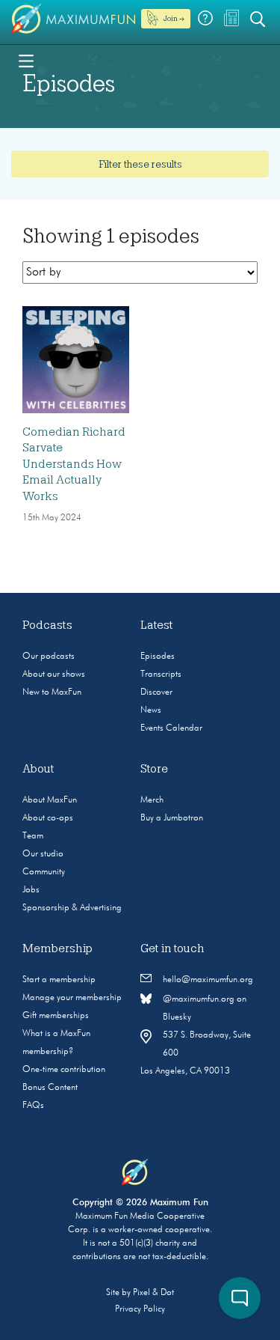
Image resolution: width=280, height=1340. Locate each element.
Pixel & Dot (153, 1292)
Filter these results (140, 164)
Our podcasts (48, 656)
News (150, 710)
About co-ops (47, 818)
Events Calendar (171, 728)
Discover (156, 692)
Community (43, 872)
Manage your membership (72, 997)
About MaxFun (49, 800)
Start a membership (59, 979)
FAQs (33, 1105)
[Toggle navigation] (26, 59)
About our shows (53, 674)
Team (32, 836)
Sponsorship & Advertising (72, 908)
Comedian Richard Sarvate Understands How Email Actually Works (73, 464)
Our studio (42, 854)
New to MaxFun (51, 692)
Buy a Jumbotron (171, 818)
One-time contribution (63, 1069)
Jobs (31, 890)
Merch (152, 800)
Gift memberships (55, 1015)
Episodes (157, 656)
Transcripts (160, 674)
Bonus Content (50, 1087)
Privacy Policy (140, 1309)
